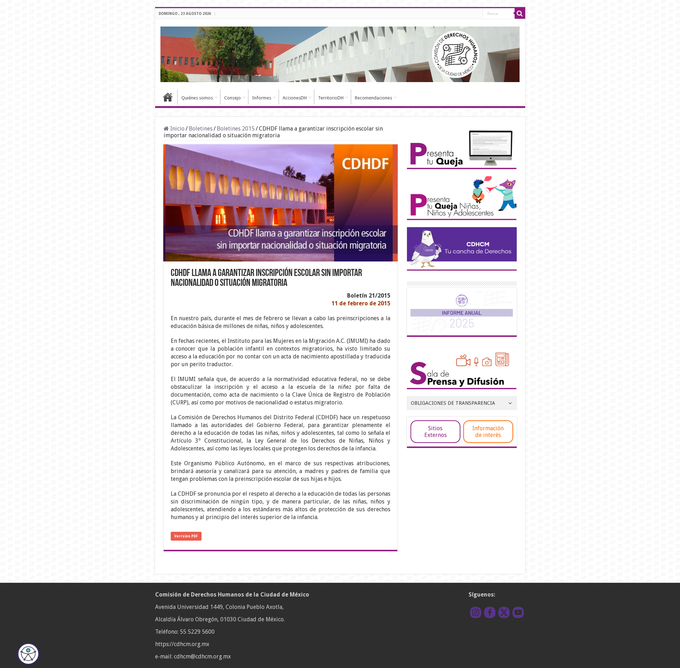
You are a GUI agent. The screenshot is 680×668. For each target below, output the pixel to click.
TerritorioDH (331, 97)
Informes (261, 97)
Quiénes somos (197, 97)
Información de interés (488, 431)
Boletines (200, 128)
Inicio (168, 97)
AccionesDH (295, 97)
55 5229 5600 (197, 631)
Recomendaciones (373, 97)
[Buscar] (520, 13)
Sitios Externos (435, 431)
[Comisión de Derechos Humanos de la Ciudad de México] (340, 53)
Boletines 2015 (236, 128)
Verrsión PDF (186, 536)
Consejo (232, 97)
